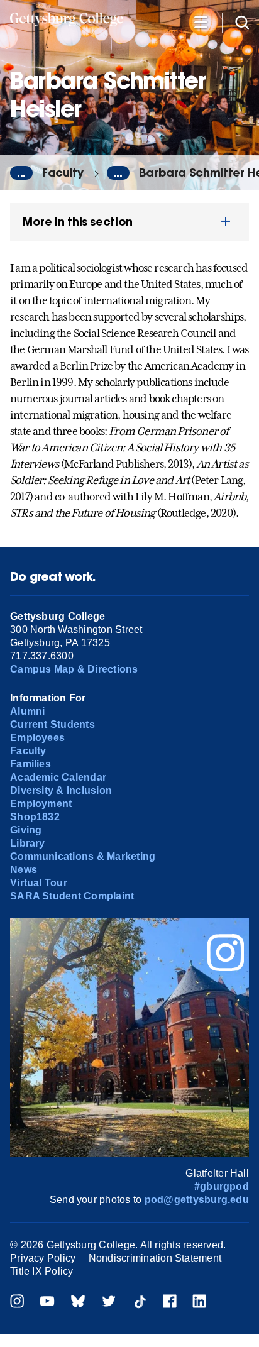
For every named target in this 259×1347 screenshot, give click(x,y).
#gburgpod (221, 1186)
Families (30, 764)
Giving (25, 830)
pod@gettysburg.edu (197, 1199)
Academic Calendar (58, 777)
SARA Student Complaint (72, 896)
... (21, 173)
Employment (41, 803)
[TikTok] (139, 1303)
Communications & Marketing (82, 856)
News (23, 869)
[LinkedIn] (199, 1302)
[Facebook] (170, 1302)
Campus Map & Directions (74, 669)
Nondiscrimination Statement (155, 1258)
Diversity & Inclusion (61, 790)
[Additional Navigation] (200, 21)
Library (27, 843)
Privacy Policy (42, 1258)
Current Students (52, 724)
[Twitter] (108, 1303)
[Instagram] (17, 1302)
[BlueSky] (77, 1303)
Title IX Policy (42, 1271)
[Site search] (242, 21)
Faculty (63, 172)
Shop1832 (35, 816)
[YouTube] (47, 1303)
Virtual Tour (38, 882)
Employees (37, 737)
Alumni (27, 711)
